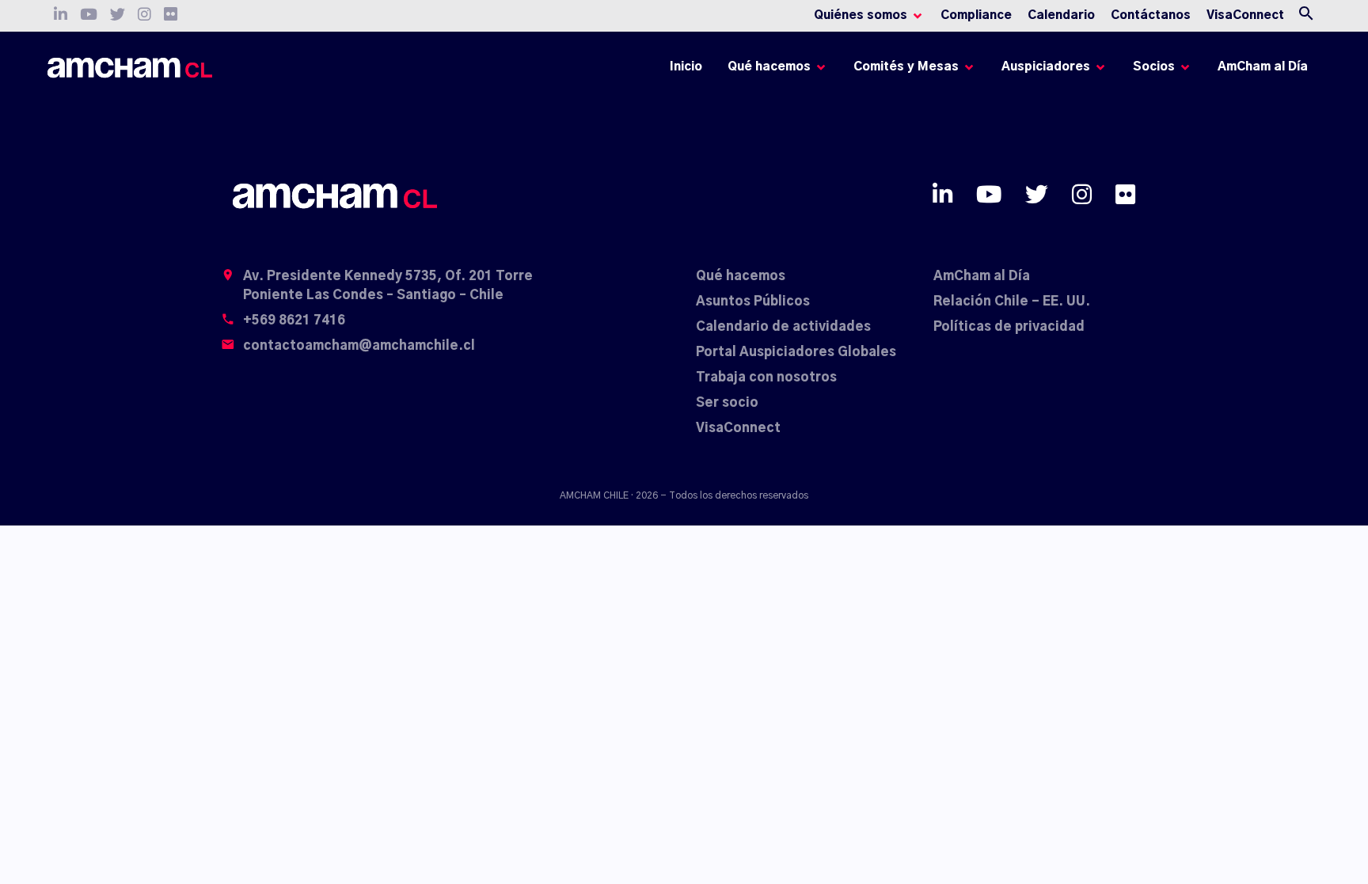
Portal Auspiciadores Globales (796, 352)
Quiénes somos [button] (860, 15)
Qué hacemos (740, 276)
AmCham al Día (1263, 67)
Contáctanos (1151, 15)
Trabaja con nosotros (766, 377)
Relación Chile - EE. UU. (1011, 301)
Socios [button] (1154, 67)
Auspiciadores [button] (1045, 67)
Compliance (976, 15)
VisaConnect (1245, 15)
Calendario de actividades (783, 327)
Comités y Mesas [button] (906, 67)
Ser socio (727, 402)
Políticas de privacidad (1009, 327)
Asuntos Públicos (753, 301)
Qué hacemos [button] (769, 67)
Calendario (1061, 15)
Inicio (689, 71)
